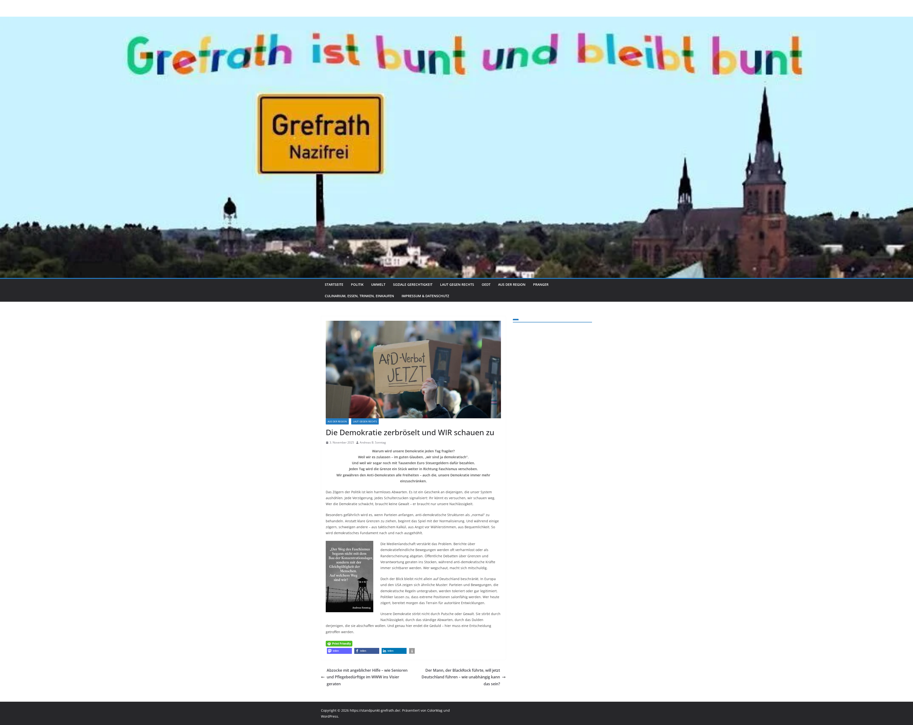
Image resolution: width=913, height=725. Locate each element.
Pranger (541, 284)
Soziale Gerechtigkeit (412, 284)
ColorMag (434, 710)
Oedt (486, 284)
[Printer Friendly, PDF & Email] (339, 643)
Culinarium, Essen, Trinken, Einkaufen (359, 296)
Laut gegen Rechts (457, 284)
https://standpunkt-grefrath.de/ (375, 710)
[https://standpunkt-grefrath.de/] (456, 20)
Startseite (334, 284)
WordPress (329, 716)
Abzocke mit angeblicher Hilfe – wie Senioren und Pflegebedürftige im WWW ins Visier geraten (367, 677)
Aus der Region (511, 284)
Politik (357, 284)
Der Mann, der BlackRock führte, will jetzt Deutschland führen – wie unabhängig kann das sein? (461, 677)
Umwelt (378, 284)
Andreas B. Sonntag (373, 442)
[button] (339, 651)
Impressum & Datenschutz (425, 296)
